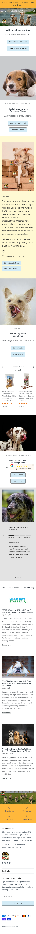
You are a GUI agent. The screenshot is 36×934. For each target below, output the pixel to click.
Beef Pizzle (18, 354)
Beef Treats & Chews (18, 48)
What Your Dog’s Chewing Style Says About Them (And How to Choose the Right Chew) (16, 683)
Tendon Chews (18, 130)
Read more (6, 645)
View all (18, 370)
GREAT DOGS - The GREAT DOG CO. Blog (18, 588)
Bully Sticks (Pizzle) (18, 123)
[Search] (6, 11)
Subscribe (18, 903)
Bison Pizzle (18, 348)
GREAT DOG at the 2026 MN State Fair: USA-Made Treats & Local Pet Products (17, 611)
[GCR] (12, 465)
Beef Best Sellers (11, 268)
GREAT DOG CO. (12, 927)
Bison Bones (18, 481)
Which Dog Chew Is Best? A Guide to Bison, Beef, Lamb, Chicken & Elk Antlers (17, 750)
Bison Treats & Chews (18, 42)
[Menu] (2, 11)
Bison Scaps (18, 475)
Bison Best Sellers (11, 263)
